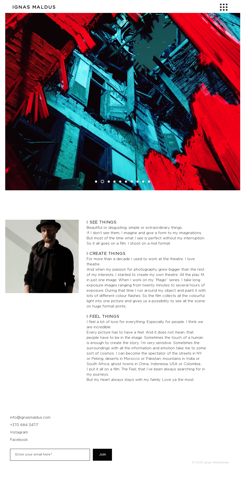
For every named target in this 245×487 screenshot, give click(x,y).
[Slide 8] (137, 182)
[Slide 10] (149, 182)
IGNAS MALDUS (34, 7)
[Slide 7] (132, 182)
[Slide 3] (109, 182)
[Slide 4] (114, 182)
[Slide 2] (102, 181)
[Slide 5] (120, 182)
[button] (224, 7)
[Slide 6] (126, 182)
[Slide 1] (96, 182)
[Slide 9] (143, 182)
